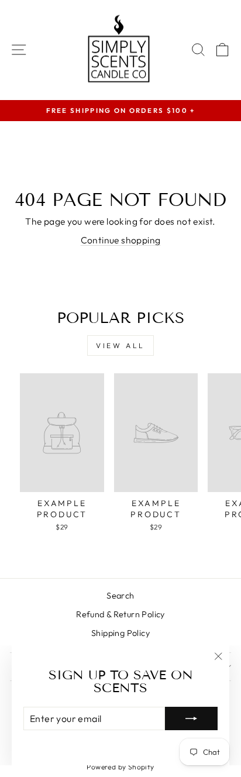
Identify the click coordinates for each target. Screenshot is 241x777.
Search (120, 595)
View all (120, 345)
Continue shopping (121, 240)
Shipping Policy (120, 633)
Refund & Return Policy (120, 614)
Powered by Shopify (120, 766)
